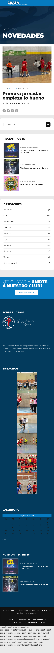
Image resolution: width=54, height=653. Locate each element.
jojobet (3, 627)
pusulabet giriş (35, 639)
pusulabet (24, 639)
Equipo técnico (15, 622)
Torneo (7, 257)
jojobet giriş (11, 627)
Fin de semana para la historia (34, 168)
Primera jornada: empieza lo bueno (23, 96)
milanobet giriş (35, 645)
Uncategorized (10, 263)
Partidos (23, 88)
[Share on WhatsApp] (16, 110)
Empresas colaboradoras (35, 622)
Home (6, 29)
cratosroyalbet (10, 630)
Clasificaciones (24, 619)
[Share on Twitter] (8, 110)
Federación (8, 233)
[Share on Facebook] (4, 110)
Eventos (7, 227)
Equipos (11, 619)
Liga (13, 88)
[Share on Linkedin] (12, 110)
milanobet (24, 645)
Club (5, 88)
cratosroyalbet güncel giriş (27, 630)
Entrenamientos (39, 619)
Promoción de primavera (31, 184)
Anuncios (8, 209)
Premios (7, 251)
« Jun (4, 539)
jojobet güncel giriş (12, 633)
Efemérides (9, 221)
